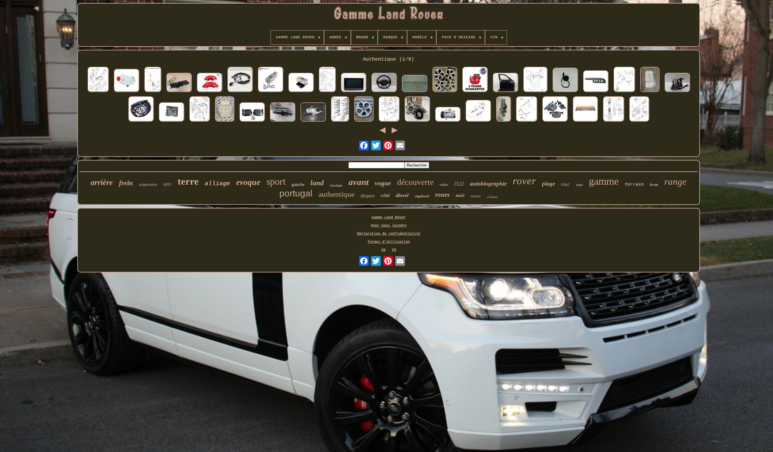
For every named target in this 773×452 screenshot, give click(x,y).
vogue (383, 183)
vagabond (422, 196)
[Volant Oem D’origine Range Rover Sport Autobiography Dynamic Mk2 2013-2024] (384, 83)
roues (442, 194)
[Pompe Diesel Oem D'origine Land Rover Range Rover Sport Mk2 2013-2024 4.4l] (677, 83)
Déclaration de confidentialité (388, 234)
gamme (604, 181)
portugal (296, 193)
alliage (217, 183)
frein (126, 183)
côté (385, 195)
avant (358, 182)
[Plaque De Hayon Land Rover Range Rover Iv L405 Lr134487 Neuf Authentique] (340, 109)
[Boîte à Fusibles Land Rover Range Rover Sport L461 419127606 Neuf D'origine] (389, 109)
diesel (402, 195)
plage (548, 183)
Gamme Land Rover (389, 217)
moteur (476, 196)
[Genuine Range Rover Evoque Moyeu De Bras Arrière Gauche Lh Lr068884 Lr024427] (503, 109)
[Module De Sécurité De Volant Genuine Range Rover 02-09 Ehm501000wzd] (141, 109)
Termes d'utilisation (388, 242)
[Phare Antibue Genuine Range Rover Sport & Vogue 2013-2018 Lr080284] (282, 112)
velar (444, 184)
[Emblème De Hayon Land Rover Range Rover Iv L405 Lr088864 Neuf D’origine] (414, 84)
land (317, 183)
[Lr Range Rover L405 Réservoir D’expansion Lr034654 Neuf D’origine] (126, 81)
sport (276, 181)
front (654, 184)
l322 (459, 184)
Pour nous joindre (389, 226)
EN (383, 250)
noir (460, 195)
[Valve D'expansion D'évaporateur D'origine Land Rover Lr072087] (270, 80)
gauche (298, 184)
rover (524, 181)
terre (188, 181)
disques (368, 195)
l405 (167, 184)
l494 (579, 185)
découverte (415, 182)
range (675, 181)
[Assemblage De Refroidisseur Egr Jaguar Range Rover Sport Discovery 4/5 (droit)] (313, 112)
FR (394, 250)
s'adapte (492, 197)
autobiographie (488, 183)
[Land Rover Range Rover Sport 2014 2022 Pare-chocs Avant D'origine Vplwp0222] (252, 112)
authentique (336, 194)
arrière (102, 182)
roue (565, 184)
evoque (248, 182)
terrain (634, 184)
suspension (148, 184)
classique (336, 185)
